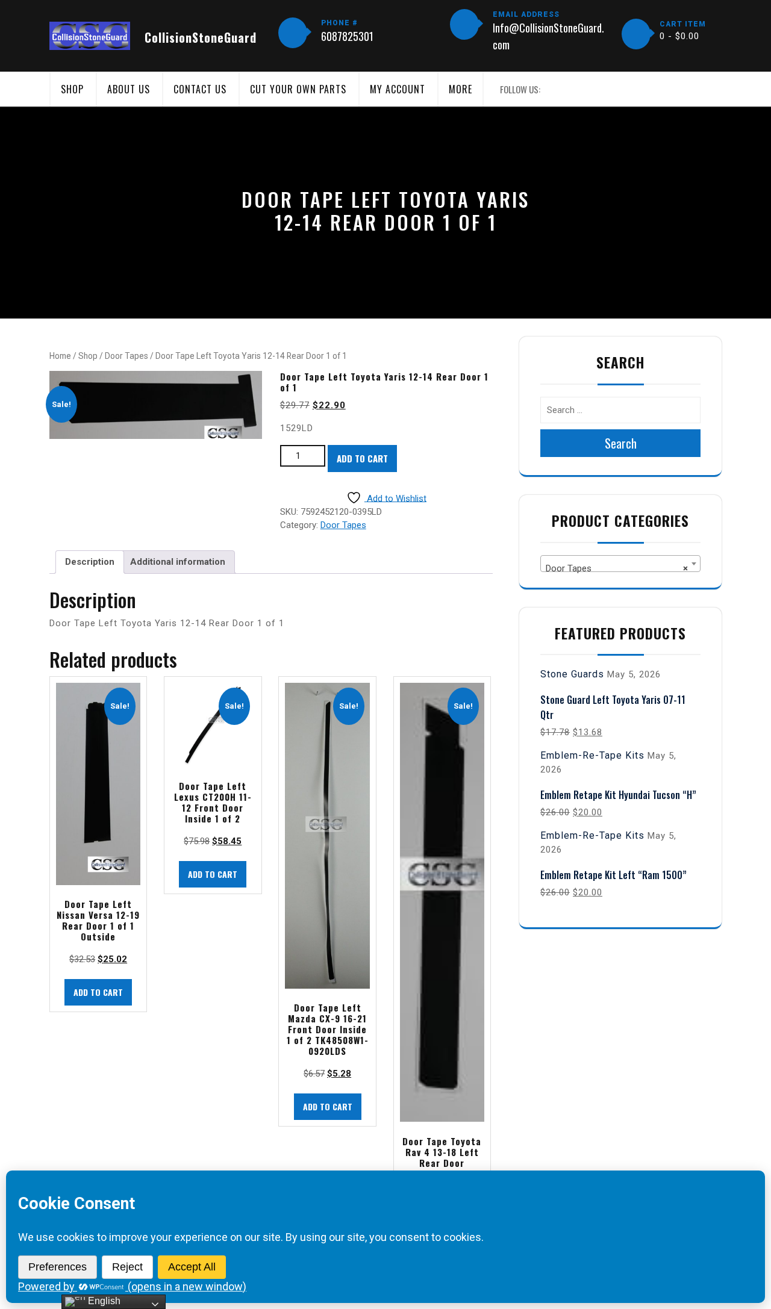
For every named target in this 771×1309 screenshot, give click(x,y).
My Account (397, 89)
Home (60, 356)
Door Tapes (126, 356)
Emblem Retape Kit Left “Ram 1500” (613, 875)
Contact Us (199, 89)
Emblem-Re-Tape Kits (592, 755)
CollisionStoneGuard (201, 37)
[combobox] (620, 563)
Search (621, 443)
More (460, 89)
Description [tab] (89, 561)
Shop (72, 89)
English (103, 1301)
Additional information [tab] (177, 561)
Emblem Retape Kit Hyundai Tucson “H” (618, 795)
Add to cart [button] (98, 992)
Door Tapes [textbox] (617, 568)
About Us (128, 89)
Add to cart (362, 458)
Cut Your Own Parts (298, 89)
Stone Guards (572, 674)
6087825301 (347, 36)
